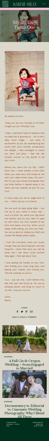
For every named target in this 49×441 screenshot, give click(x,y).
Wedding (8, 357)
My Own (24, 17)
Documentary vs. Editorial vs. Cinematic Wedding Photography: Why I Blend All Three (24, 411)
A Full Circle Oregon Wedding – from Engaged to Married (24, 364)
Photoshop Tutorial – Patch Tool (13, 424)
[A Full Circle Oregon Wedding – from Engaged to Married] (24, 339)
